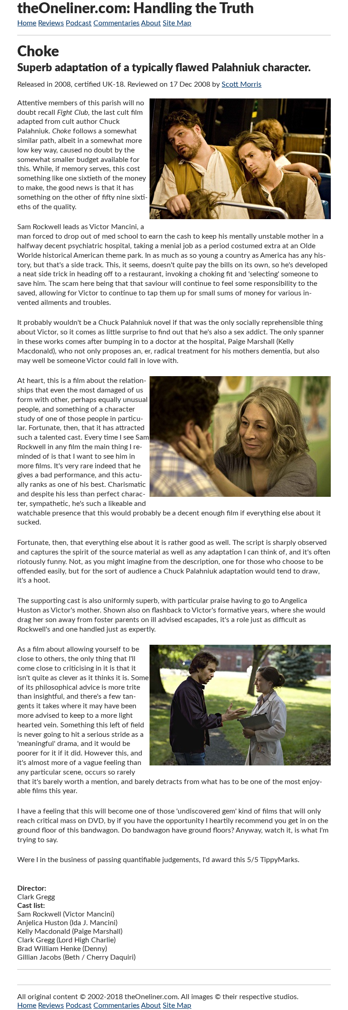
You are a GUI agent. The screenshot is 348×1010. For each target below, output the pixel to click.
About (151, 23)
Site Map (177, 23)
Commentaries (116, 23)
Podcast (79, 23)
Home (26, 23)
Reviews (51, 23)
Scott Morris (241, 84)
